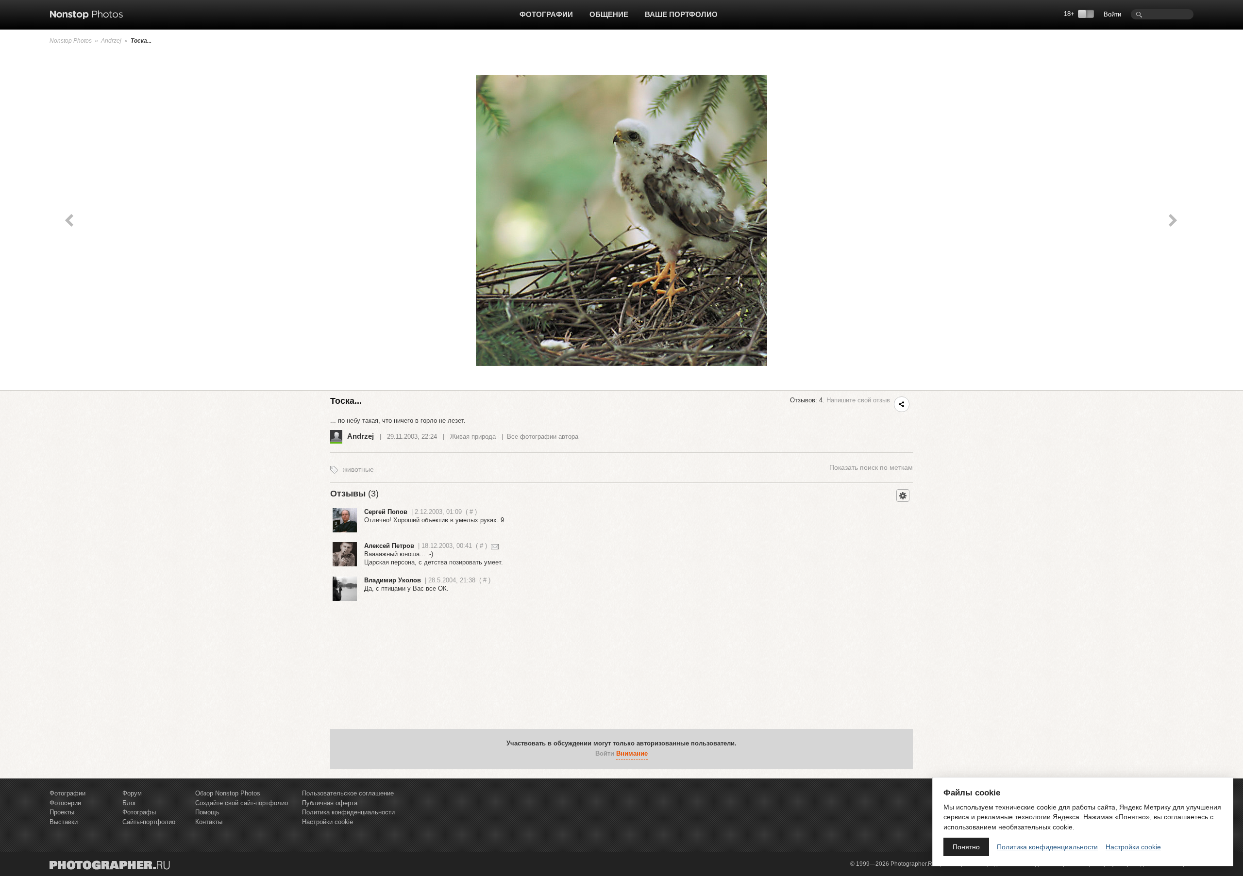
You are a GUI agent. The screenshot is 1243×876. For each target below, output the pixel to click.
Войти (1112, 14)
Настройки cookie (327, 822)
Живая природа (473, 436)
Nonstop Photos (71, 40)
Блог (129, 803)
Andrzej (111, 40)
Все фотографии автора (542, 436)
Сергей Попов (385, 511)
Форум (132, 793)
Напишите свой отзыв (858, 400)
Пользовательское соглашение (348, 793)
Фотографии (546, 14)
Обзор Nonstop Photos (227, 793)
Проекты (62, 812)
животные (358, 469)
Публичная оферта (329, 803)
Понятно (966, 847)
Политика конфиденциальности (348, 812)
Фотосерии (65, 803)
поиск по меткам (871, 467)
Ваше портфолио (681, 14)
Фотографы (139, 812)
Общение (608, 14)
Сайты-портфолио (148, 822)
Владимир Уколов (392, 580)
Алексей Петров (389, 545)
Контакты (208, 822)
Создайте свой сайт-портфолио (241, 803)
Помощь (207, 812)
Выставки (64, 822)
